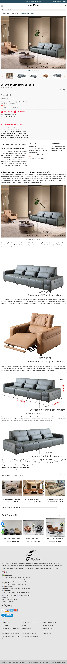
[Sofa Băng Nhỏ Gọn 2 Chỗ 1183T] (12, 488)
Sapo (63, 662)
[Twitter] (5, 605)
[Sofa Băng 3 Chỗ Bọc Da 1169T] (55, 488)
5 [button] (36, 70)
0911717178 (8, 111)
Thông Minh (36, 416)
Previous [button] (3, 76)
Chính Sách (25, 625)
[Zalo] (2, 528)
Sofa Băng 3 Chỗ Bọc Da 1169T (55, 499)
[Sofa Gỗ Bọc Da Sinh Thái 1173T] (33, 488)
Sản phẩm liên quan (12, 476)
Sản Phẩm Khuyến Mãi (48, 625)
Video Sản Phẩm (47, 633)
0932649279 (21, 111)
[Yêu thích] (63, 6)
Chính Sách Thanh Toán (7, 625)
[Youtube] (9, 605)
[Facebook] (2, 605)
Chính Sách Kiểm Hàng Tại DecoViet (10, 633)
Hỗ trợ (64, 1)
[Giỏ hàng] (65, 6)
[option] (33, 42)
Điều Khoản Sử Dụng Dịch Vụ (29, 633)
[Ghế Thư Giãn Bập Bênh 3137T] (55, 527)
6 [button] (38, 70)
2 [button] (30, 70)
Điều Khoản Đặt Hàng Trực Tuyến (30, 636)
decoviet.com (10, 601)
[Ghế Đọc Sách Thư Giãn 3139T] (12, 527)
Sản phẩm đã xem (11, 507)
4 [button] (34, 70)
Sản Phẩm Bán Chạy (47, 628)
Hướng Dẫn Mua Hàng (27, 628)
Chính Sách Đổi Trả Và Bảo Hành (9, 631)
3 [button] (32, 70)
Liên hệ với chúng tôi (56, 1)
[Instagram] (12, 605)
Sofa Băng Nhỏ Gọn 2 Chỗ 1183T (11, 499)
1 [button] (29, 70)
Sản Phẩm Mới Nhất (47, 631)
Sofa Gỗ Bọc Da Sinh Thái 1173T (33, 499)
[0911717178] (2, 532)
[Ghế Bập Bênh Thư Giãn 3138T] (33, 527)
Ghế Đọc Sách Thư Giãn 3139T (12, 538)
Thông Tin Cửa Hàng (27, 631)
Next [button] (64, 76)
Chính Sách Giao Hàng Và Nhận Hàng (10, 628)
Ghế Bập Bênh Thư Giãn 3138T (33, 538)
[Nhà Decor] (33, 555)
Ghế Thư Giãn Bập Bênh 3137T (55, 538)
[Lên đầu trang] (63, 652)
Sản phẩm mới (9, 515)
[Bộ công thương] (7, 615)
